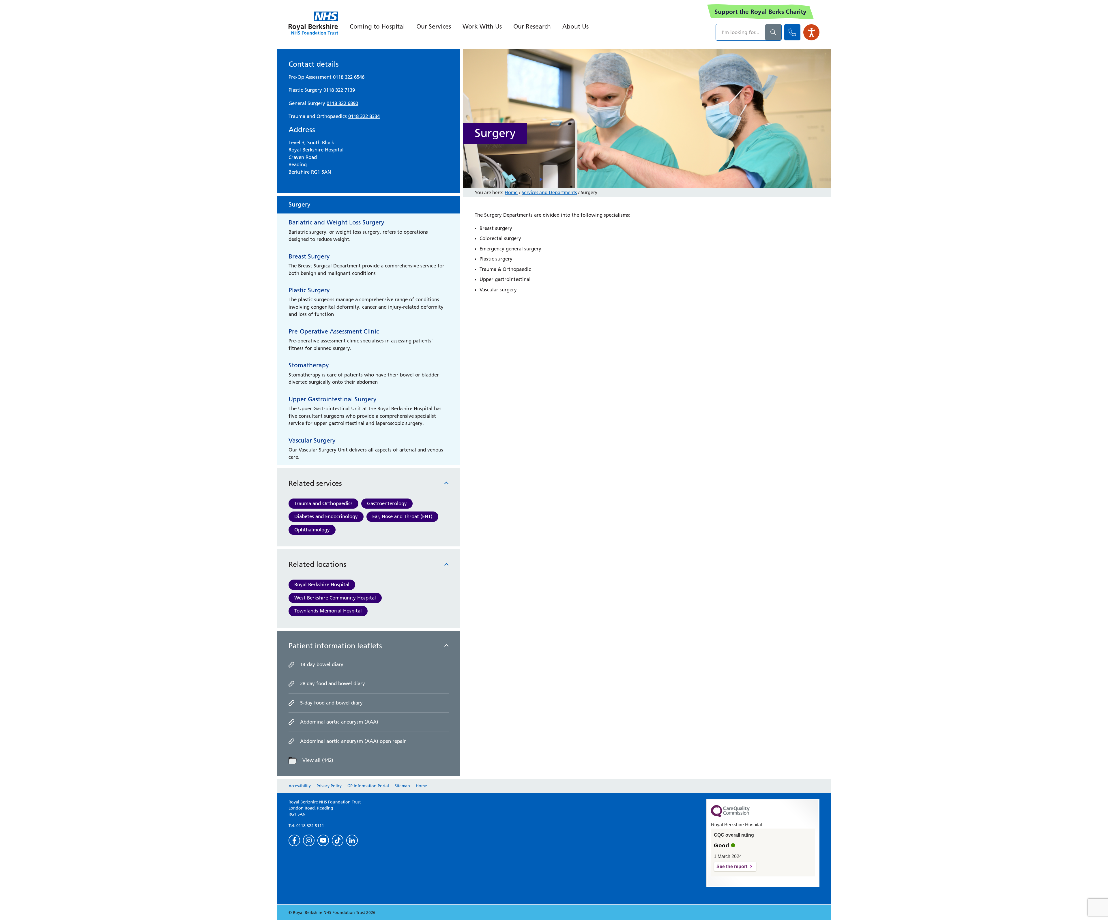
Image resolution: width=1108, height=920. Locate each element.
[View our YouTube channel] (323, 840)
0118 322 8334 (364, 116)
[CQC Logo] (730, 816)
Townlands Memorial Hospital (328, 611)
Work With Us (482, 26)
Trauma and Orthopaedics (323, 503)
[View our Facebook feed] (294, 840)
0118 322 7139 (339, 90)
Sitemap (402, 785)
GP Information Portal (368, 785)
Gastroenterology (387, 503)
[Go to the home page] (313, 23)
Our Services (433, 26)
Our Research (532, 26)
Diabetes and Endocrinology (326, 516)
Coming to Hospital (377, 26)
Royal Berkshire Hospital (321, 584)
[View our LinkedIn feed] (352, 840)
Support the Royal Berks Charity (760, 11)
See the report (731, 866)
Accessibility (300, 785)
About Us (575, 26)
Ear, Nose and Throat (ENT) (402, 516)
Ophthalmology (312, 530)
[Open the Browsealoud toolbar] (811, 32)
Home (511, 192)
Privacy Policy (329, 785)
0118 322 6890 (342, 103)
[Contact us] (792, 32)
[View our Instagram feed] (309, 840)
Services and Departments (549, 192)
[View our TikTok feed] (337, 840)
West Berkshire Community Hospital (335, 598)
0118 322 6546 (348, 77)
